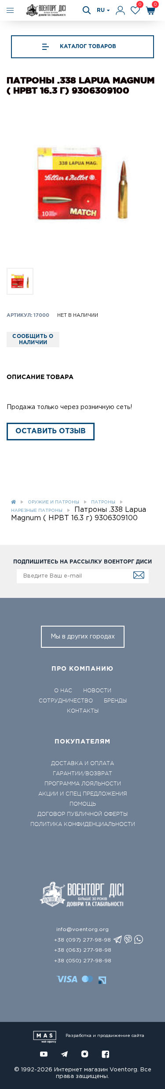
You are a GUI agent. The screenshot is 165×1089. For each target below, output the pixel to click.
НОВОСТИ (97, 690)
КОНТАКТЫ (83, 711)
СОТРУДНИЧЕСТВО (66, 701)
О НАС (63, 690)
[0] (135, 10)
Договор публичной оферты (82, 814)
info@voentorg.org (82, 929)
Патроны (103, 502)
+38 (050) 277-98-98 (82, 960)
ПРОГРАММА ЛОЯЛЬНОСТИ (82, 784)
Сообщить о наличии (32, 339)
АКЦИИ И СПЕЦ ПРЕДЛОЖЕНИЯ (82, 794)
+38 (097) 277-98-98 (82, 940)
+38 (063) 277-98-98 (82, 950)
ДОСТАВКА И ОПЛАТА (82, 763)
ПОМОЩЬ (83, 804)
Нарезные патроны (36, 511)
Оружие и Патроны (53, 502)
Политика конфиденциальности (82, 824)
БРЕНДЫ (115, 701)
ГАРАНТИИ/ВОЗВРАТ (82, 773)
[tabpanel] (82, 185)
